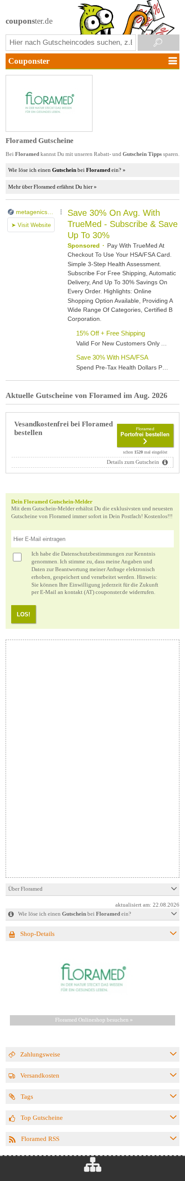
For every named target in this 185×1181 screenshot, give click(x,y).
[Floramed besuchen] (92, 1004)
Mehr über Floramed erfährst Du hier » (52, 186)
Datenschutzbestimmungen (92, 554)
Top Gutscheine (42, 1117)
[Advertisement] (80, 817)
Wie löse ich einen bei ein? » (67, 170)
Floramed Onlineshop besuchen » (94, 1020)
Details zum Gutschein (133, 462)
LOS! (23, 614)
